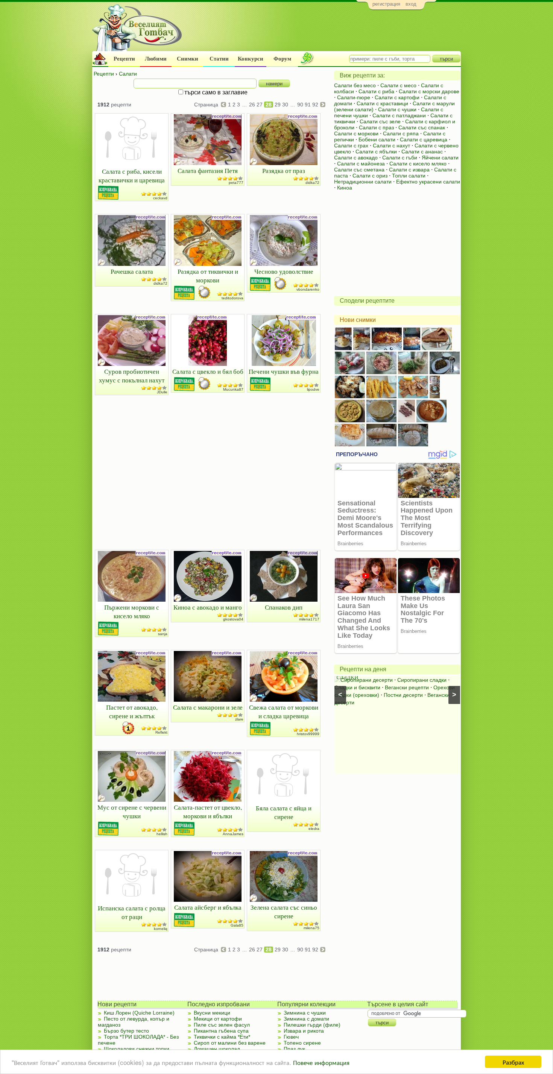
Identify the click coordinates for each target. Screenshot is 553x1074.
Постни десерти (403, 695)
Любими (156, 59)
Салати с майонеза (361, 164)
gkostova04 (233, 619)
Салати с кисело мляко (418, 164)
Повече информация (321, 1062)
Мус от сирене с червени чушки (131, 811)
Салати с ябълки (376, 152)
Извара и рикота (304, 1031)
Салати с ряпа (401, 133)
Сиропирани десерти (366, 680)
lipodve (313, 389)
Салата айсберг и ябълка (208, 907)
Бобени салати (377, 140)
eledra (313, 829)
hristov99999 (308, 734)
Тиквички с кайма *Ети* (222, 1037)
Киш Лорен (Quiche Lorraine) (139, 1013)
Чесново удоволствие (283, 271)
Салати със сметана (359, 170)
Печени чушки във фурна (284, 371)
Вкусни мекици (212, 1013)
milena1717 (309, 619)
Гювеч (291, 1037)
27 (260, 105)
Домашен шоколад (217, 1049)
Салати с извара (409, 170)
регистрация (386, 4)
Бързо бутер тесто (126, 1031)
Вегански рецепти (407, 687)
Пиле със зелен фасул (222, 1025)
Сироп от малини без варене (230, 1043)
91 (308, 105)
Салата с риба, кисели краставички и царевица (132, 175)
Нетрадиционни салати (363, 182)
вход (411, 4)
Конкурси (250, 59)
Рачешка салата (132, 271)
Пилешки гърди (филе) (312, 1025)
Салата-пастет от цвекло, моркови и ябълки (208, 811)
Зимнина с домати (306, 1019)
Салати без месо (355, 85)
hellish (161, 834)
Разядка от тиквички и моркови (208, 275)
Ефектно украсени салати (428, 182)
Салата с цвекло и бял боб (207, 371)
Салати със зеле (380, 121)
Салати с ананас (422, 152)
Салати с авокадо (356, 158)
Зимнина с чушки (305, 1013)
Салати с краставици (382, 103)
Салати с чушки (397, 109)
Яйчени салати (440, 158)
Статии (219, 59)
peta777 (236, 183)
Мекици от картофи (218, 1019)
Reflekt (161, 732)
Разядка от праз (283, 170)
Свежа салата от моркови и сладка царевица (283, 711)
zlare (239, 719)
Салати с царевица (423, 140)
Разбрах (513, 1061)
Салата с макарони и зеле (208, 707)
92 (315, 105)
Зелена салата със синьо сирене (284, 911)
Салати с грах (351, 146)
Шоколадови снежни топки (136, 1049)
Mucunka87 (233, 389)
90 (300, 105)
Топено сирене (302, 1043)
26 (252, 105)
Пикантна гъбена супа (221, 1031)
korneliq (160, 929)
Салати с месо (398, 85)
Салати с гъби (399, 158)
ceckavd (160, 198)
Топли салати (408, 176)
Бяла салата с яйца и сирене (283, 812)
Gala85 (237, 925)
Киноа (344, 188)
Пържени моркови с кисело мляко (131, 611)
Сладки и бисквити (357, 687)
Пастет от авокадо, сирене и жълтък (132, 711)
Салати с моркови (356, 133)
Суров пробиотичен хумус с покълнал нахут (131, 375)
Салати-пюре (353, 97)
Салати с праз (376, 127)
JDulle (162, 392)
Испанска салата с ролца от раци (132, 912)
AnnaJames (233, 834)
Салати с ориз (369, 176)
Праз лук (294, 1049)
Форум (282, 59)
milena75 (311, 928)
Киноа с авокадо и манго (207, 607)
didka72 (312, 183)
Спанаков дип (283, 607)
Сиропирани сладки (422, 680)
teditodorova (232, 298)
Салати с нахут (391, 146)
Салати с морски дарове (429, 91)
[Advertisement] (324, 32)
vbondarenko (307, 289)
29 (278, 105)
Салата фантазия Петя (208, 170)
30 (285, 105)
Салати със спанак (421, 127)
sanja (162, 634)
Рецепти (124, 59)
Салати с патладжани (399, 115)
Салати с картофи (397, 97)
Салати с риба (376, 91)
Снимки (187, 59)
